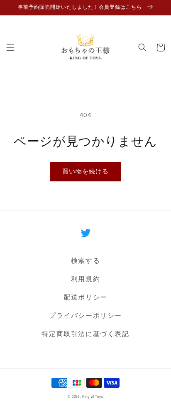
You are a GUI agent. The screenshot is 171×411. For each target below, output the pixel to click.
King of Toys (92, 396)
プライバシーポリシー (85, 315)
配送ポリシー (85, 297)
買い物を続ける (85, 171)
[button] (10, 47)
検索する (85, 260)
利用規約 (85, 278)
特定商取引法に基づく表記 (85, 333)
